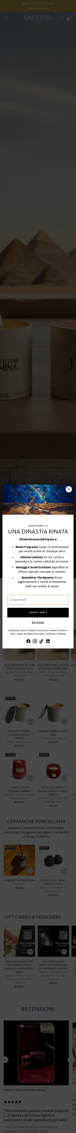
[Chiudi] (69, 489)
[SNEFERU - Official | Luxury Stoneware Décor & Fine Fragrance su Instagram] (34, 642)
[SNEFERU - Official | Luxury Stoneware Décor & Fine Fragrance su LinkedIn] (47, 642)
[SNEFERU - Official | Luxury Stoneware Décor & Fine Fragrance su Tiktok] (41, 642)
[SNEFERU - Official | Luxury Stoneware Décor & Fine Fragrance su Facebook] (28, 642)
